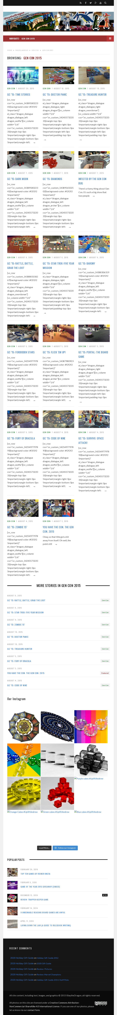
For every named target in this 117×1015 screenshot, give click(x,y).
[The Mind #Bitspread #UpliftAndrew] (57, 726)
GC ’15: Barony (86, 263)
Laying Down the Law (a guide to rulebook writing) (46, 925)
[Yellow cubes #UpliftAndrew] (24, 793)
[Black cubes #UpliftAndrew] (91, 760)
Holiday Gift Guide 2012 (47, 958)
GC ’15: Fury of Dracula (21, 438)
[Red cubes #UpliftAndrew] (57, 793)
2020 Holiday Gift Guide (22, 958)
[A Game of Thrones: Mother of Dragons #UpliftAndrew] (24, 726)
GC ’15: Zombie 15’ (17, 527)
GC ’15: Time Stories (18, 94)
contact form (33, 1010)
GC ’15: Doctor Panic (55, 94)
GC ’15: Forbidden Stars (21, 352)
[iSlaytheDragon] (58, 21)
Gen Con (11, 88)
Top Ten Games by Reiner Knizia (35, 873)
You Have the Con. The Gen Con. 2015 (58, 529)
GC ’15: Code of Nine (54, 438)
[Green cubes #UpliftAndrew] (57, 826)
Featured (105, 673)
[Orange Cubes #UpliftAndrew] (24, 826)
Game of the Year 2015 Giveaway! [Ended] (40, 886)
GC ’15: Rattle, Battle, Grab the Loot (20, 266)
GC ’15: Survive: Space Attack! (91, 440)
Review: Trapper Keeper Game (34, 899)
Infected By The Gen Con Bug (92, 181)
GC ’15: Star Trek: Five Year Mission (58, 266)
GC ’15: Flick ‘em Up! (54, 352)
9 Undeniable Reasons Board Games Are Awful (43, 912)
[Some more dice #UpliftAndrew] (24, 760)
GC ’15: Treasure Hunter (92, 94)
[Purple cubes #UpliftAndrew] (91, 793)
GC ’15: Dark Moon (17, 179)
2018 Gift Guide (44, 963)
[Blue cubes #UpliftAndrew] (91, 826)
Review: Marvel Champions (49, 974)
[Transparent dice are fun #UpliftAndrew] (91, 726)
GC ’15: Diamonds (52, 179)
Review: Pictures (44, 969)
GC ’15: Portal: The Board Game (93, 354)
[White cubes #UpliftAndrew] (57, 760)
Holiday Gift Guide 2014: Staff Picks (53, 980)
